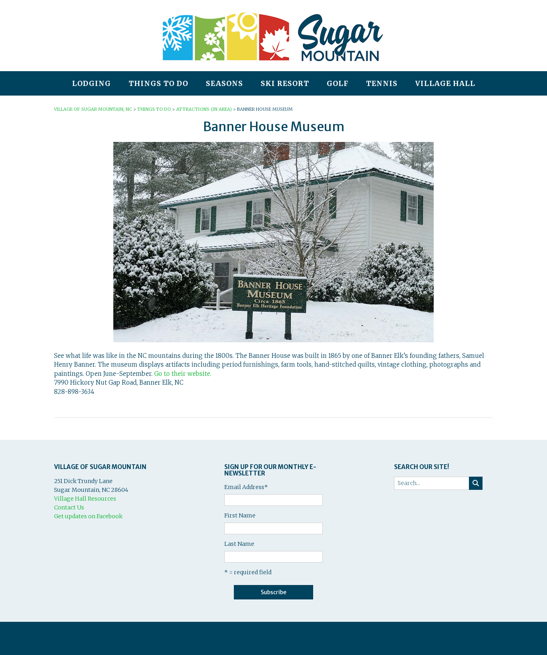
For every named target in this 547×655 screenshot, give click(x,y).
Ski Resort (285, 83)
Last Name (239, 543)
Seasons (224, 83)
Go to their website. (182, 373)
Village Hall (445, 83)
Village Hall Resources (85, 498)
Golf (337, 83)
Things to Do (158, 83)
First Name (239, 515)
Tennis (382, 83)
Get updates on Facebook (88, 516)
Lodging (91, 83)
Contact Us (69, 507)
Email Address (246, 487)
